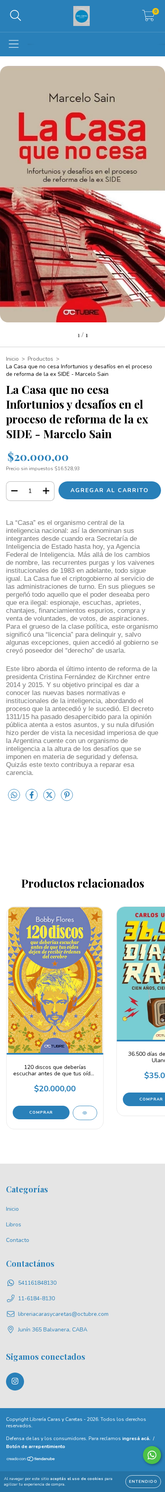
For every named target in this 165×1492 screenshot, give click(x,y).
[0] (148, 18)
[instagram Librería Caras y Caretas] (15, 1382)
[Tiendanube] (31, 1460)
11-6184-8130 (36, 1298)
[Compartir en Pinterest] (67, 798)
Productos (40, 359)
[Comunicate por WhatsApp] (152, 1455)
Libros (13, 1224)
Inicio (12, 359)
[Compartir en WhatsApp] (14, 795)
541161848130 (37, 1283)
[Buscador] (15, 16)
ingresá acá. (136, 1438)
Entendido (143, 1481)
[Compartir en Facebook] (32, 798)
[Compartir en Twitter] (50, 798)
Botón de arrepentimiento (35, 1446)
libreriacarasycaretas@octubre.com (63, 1314)
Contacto (17, 1240)
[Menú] (14, 44)
